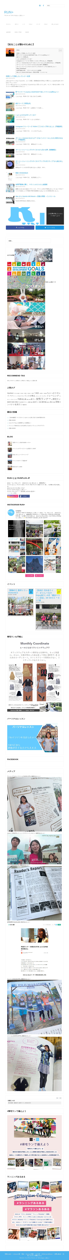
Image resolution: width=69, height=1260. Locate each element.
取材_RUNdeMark (21, 68)
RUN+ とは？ (8, 1254)
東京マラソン (24, 402)
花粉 (34, 380)
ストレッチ (38, 396)
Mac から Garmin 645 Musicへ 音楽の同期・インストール (31, 72)
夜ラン (33, 399)
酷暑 (24, 404)
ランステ (15, 399)
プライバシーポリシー (47, 1254)
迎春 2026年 (12, 420)
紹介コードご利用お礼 (22, 57)
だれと (30, 24)
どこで (38, 24)
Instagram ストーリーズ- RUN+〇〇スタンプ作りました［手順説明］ (34, 61)
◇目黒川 (41, 393)
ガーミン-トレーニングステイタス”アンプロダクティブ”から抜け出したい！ (36, 66)
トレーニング (53, 396)
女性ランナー (43, 398)
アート (15, 396)
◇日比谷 (28, 393)
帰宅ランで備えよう (27, 380)
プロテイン (12, 380)
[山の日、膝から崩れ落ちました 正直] (16, 528)
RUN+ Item (18, 32)
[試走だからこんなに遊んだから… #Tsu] (52, 528)
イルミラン (20, 396)
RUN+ (8, 12)
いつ (24, 24)
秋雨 (40, 402)
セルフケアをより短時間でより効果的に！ (20, 423)
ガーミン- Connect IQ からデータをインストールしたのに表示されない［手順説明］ (38, 62)
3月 (8, 380)
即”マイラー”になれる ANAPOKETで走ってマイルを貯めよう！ (33, 55)
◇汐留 (32, 393)
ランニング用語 (30, 1254)
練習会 (48, 402)
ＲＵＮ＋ (8, 24)
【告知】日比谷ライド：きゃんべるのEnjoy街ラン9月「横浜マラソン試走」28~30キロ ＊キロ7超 (48, 595)
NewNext (10, 393)
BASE (27, 32)
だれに (46, 24)
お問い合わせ (58, 1254)
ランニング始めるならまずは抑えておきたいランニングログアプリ (26, 425)
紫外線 (44, 402)
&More (8, 32)
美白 (51, 402)
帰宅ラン (18, 380)
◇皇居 (36, 393)
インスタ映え (29, 396)
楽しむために (55, 24)
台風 (30, 399)
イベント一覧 (16, 1254)
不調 (19, 399)
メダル (11, 399)
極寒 (32, 402)
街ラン (17, 24)
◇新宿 (25, 393)
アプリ (12, 396)
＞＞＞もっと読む (12, 493)
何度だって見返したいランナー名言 (25, 53)
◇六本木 (21, 393)
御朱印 (9, 402)
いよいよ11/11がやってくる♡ (24, 59)
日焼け (16, 402)
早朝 (20, 402)
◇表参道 (45, 393)
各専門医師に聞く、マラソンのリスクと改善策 (28, 70)
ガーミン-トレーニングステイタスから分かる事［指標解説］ (32, 64)
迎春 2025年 (12, 428)
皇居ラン (36, 402)
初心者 (23, 399)
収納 (27, 399)
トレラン (44, 396)
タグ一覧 (37, 1254)
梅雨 (29, 402)
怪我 (13, 402)
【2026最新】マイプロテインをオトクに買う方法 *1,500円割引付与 (27, 417)
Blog (23, 1254)
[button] (59, 50)
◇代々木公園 (16, 393)
